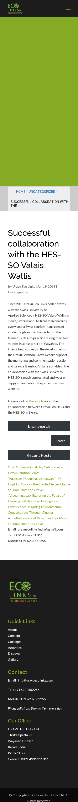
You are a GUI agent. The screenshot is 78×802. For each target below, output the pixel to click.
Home (20, 192)
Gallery (13, 659)
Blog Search (39, 426)
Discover (14, 653)
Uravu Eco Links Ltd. (50, 795)
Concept (14, 635)
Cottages (14, 642)
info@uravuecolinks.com (35, 680)
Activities (15, 648)
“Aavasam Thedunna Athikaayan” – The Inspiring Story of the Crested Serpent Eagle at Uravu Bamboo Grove (39, 484)
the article (36, 401)
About (12, 629)
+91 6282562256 (27, 689)
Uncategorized (41, 192)
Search (60, 441)
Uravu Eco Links (23, 286)
